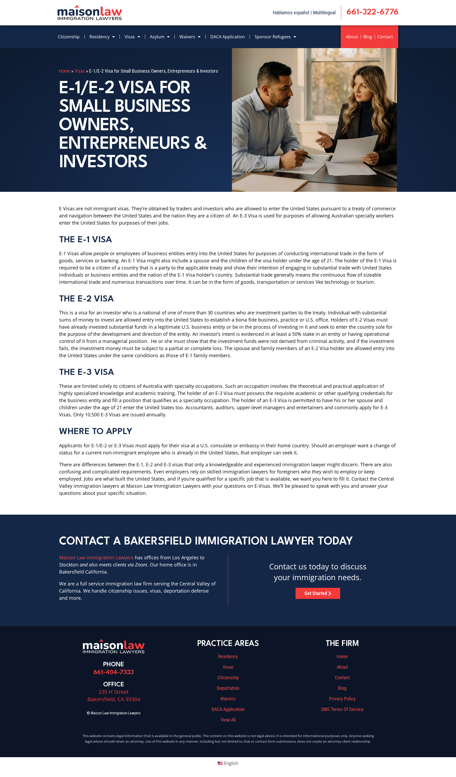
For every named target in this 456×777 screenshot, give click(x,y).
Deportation (228, 688)
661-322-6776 (372, 12)
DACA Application (227, 37)
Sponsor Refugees (273, 37)
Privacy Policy (342, 698)
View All (228, 720)
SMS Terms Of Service (342, 709)
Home (64, 71)
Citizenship (69, 37)
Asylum (157, 37)
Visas (130, 37)
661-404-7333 (113, 672)
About (352, 37)
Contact (385, 37)
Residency (99, 37)
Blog (367, 37)
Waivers (187, 37)
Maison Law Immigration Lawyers (96, 557)
